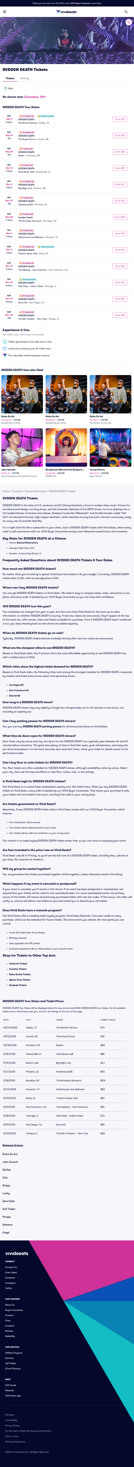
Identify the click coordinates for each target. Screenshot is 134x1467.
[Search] (126, 11)
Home (6, 491)
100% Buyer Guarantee (80, 3)
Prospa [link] (7, 1216)
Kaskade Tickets (18, 985)
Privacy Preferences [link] (15, 1441)
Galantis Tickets (18, 963)
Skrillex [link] (7, 1169)
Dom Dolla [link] (9, 1201)
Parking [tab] (24, 78)
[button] (8, 88)
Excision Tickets (18, 969)
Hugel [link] (6, 1232)
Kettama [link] (7, 1224)
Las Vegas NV (16, 685)
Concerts (17, 491)
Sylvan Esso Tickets (19, 979)
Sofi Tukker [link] (9, 1209)
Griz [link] (5, 1177)
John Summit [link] (10, 1162)
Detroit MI (14, 695)
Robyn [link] (6, 1185)
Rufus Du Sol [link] (10, 1154)
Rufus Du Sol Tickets (20, 974)
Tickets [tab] (10, 78)
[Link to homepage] (67, 11)
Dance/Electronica (35, 491)
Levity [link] (6, 1193)
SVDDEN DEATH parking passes (42, 726)
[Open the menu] (5, 12)
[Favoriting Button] (129, 22)
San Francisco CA (19, 690)
